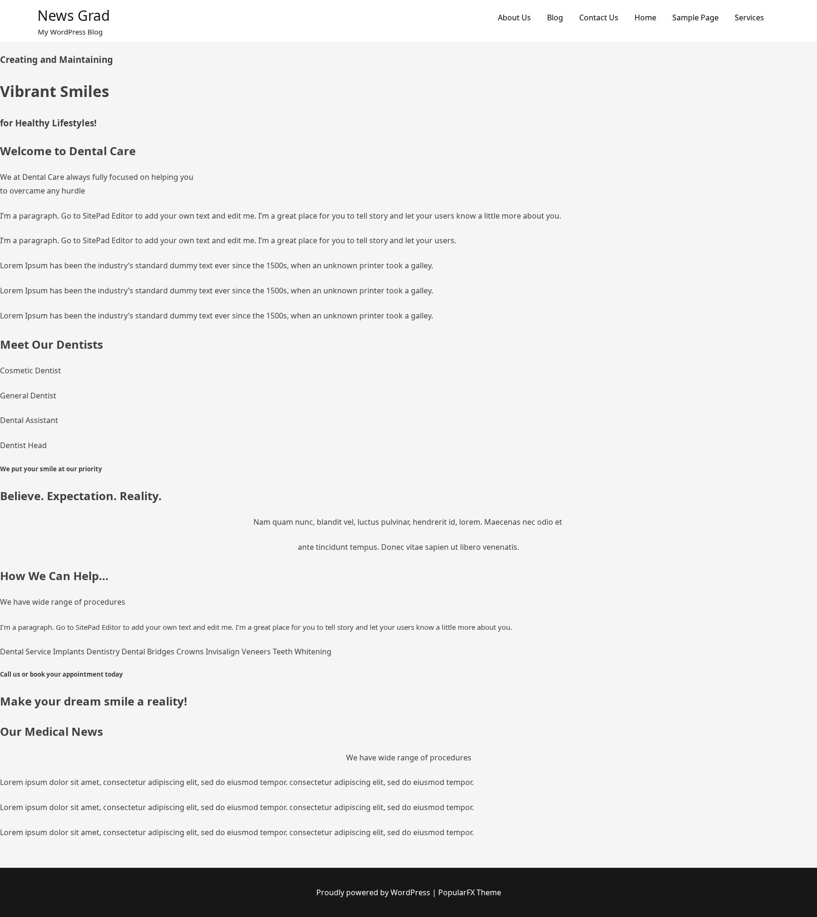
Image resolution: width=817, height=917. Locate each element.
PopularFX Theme (469, 892)
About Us (514, 17)
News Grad (73, 15)
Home (645, 17)
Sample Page (695, 17)
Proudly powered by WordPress (374, 892)
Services (749, 17)
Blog (555, 17)
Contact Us (598, 17)
